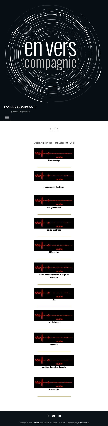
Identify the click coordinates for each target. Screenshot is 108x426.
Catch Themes (83, 423)
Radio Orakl (54, 389)
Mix (54, 299)
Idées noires (54, 252)
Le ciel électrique (54, 229)
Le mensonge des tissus (54, 187)
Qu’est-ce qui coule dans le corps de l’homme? (54, 276)
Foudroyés (54, 344)
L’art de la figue (54, 322)
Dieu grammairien (54, 207)
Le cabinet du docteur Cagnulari (54, 366)
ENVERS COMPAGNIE (20, 107)
